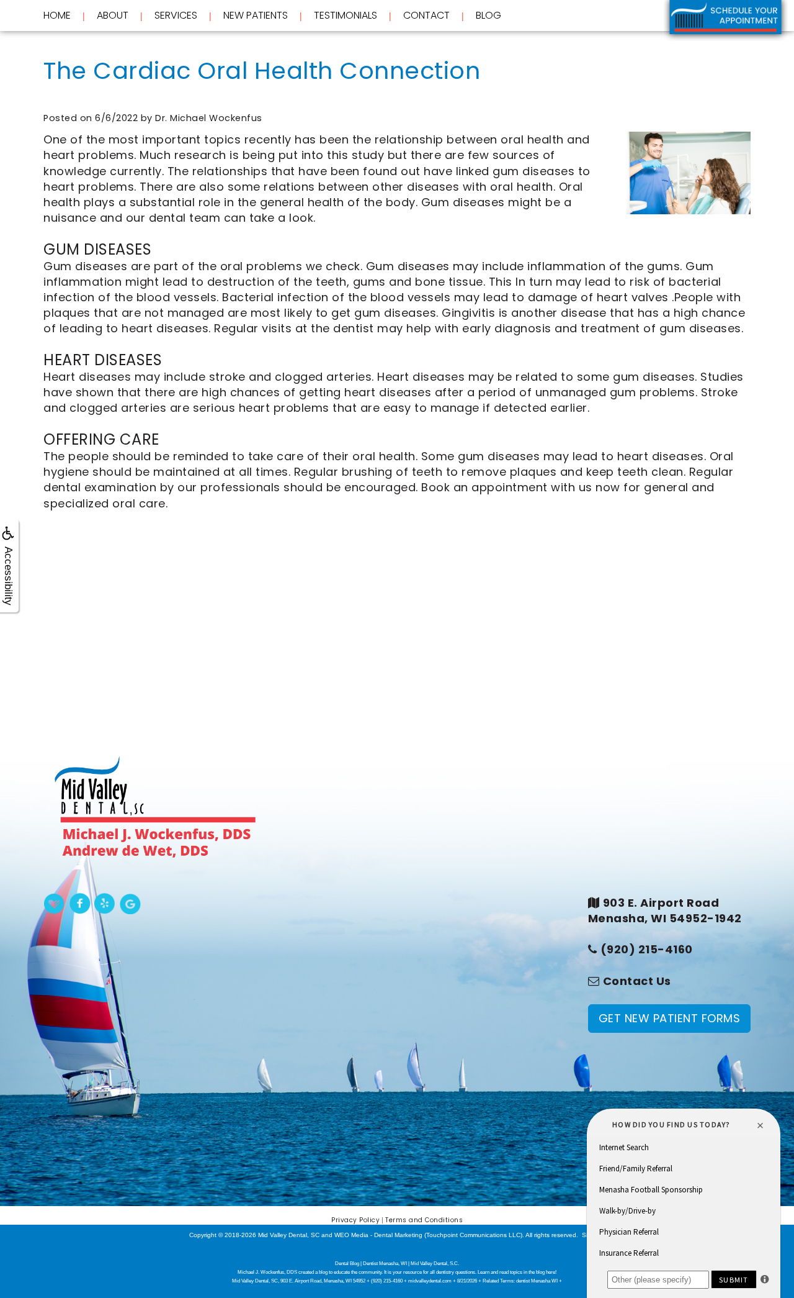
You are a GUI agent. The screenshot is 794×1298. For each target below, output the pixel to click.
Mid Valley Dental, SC (288, 1235)
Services (175, 15)
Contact (426, 15)
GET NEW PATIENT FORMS (670, 1018)
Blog (488, 15)
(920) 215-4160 (646, 949)
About (112, 15)
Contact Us (637, 981)
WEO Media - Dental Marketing (378, 1235)
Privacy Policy (355, 1220)
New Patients (255, 15)
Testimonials (345, 15)
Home (57, 15)
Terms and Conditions (424, 1220)
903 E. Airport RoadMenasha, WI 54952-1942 (665, 910)
